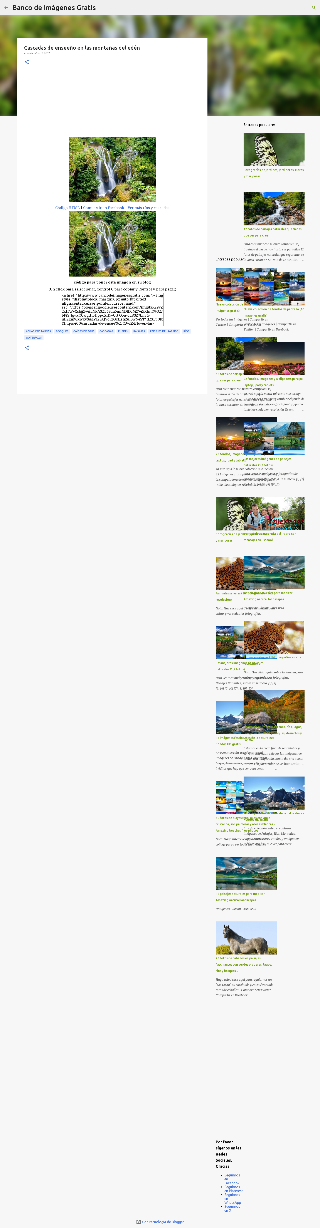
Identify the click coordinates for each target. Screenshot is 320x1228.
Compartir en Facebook (103, 208)
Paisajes (139, 331)
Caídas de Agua (83, 331)
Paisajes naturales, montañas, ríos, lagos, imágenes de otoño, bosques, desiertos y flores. (273, 733)
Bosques (62, 331)
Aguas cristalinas (38, 331)
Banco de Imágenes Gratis (54, 7)
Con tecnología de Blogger (162, 1222)
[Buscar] (101, 7)
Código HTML (67, 208)
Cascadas (106, 331)
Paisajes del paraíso (164, 331)
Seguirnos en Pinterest (233, 1189)
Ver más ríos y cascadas (149, 208)
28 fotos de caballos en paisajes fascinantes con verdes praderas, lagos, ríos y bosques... (244, 964)
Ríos (186, 331)
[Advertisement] (112, 104)
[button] (26, 62)
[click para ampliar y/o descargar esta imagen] (112, 170)
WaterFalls (34, 337)
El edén (123, 331)
